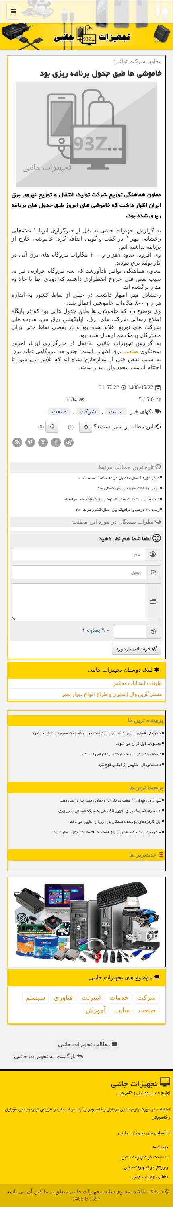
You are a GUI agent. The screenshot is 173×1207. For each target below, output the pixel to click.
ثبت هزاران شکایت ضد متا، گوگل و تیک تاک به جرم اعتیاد (111, 499)
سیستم (35, 997)
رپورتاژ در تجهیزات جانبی (146, 1167)
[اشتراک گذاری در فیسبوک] (56, 442)
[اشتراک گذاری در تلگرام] (68, 442)
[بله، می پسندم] (85, 427)
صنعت (131, 351)
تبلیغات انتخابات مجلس (137, 683)
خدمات (118, 997)
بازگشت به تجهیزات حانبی (45, 1056)
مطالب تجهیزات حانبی (85, 1044)
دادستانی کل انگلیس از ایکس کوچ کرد (129, 765)
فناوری (63, 997)
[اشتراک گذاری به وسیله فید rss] (17, 442)
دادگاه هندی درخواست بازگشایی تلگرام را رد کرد (121, 754)
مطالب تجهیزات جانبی (150, 1176)
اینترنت (91, 997)
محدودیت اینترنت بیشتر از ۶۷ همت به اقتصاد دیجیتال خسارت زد (107, 832)
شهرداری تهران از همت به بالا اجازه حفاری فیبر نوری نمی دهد (110, 800)
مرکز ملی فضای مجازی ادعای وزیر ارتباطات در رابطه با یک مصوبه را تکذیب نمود (96, 733)
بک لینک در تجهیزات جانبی (145, 1157)
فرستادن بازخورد (134, 649)
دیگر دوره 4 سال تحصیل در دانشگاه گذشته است (119, 478)
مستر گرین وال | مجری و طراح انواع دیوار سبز (112, 694)
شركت (88, 412)
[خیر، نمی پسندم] (51, 427)
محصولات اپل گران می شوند (138, 744)
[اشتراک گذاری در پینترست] (30, 442)
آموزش (95, 1010)
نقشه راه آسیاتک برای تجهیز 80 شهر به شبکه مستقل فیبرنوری (109, 811)
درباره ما (160, 1147)
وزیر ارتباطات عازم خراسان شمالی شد (128, 488)
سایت (116, 412)
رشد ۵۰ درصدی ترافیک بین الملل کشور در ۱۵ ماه (117, 510)
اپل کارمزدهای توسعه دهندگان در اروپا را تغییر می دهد (115, 822)
